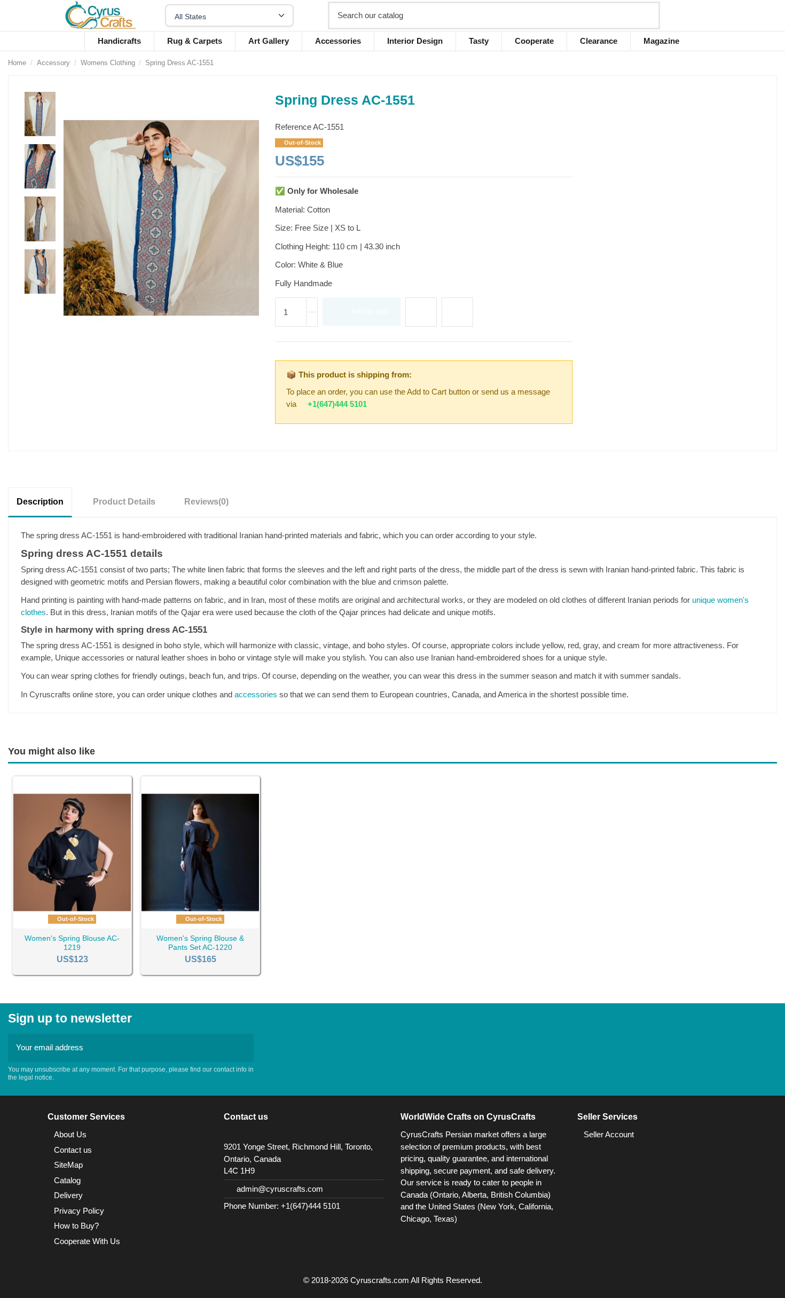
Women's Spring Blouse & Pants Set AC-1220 (200, 942)
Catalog (67, 1180)
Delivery (68, 1195)
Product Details (124, 501)
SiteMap (68, 1164)
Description (40, 501)
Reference (293, 126)
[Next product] (772, 62)
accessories (255, 694)
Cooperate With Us (87, 1241)
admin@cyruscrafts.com (280, 1188)
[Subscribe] (242, 1048)
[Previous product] (761, 62)
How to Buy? (76, 1225)
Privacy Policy (79, 1210)
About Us (70, 1134)
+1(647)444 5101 (337, 403)
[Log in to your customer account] (705, 15)
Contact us (73, 1149)
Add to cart (370, 311)
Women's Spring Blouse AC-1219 (72, 942)
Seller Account (609, 1134)
